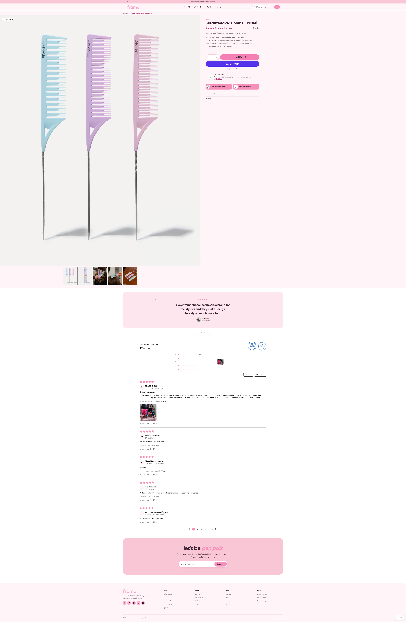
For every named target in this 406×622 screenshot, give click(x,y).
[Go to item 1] (220, 362)
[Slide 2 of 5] (85, 276)
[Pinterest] (138, 603)
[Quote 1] (201, 332)
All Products (168, 594)
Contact (228, 594)
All (129, 13)
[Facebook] (134, 603)
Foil (165, 597)
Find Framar (258, 7)
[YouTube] (143, 603)
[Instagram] (124, 603)
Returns (228, 604)
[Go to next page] (216, 529)
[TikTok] (129, 603)
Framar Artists (199, 597)
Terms (281, 618)
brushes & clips (169, 601)
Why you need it (210, 94)
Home (125, 13)
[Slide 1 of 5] (70, 276)
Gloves (166, 608)
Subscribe (220, 564)
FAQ (227, 597)
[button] (188, 354)
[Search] (265, 7)
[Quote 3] (204, 332)
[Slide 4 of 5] (115, 276)
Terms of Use (261, 597)
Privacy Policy (262, 594)
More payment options (232, 69)
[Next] (209, 332)
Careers (197, 604)
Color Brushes (168, 604)
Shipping (208, 98)
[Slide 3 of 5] (100, 276)
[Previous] (197, 332)
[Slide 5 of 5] (130, 276)
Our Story (198, 594)
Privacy (275, 618)
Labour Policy (261, 601)
